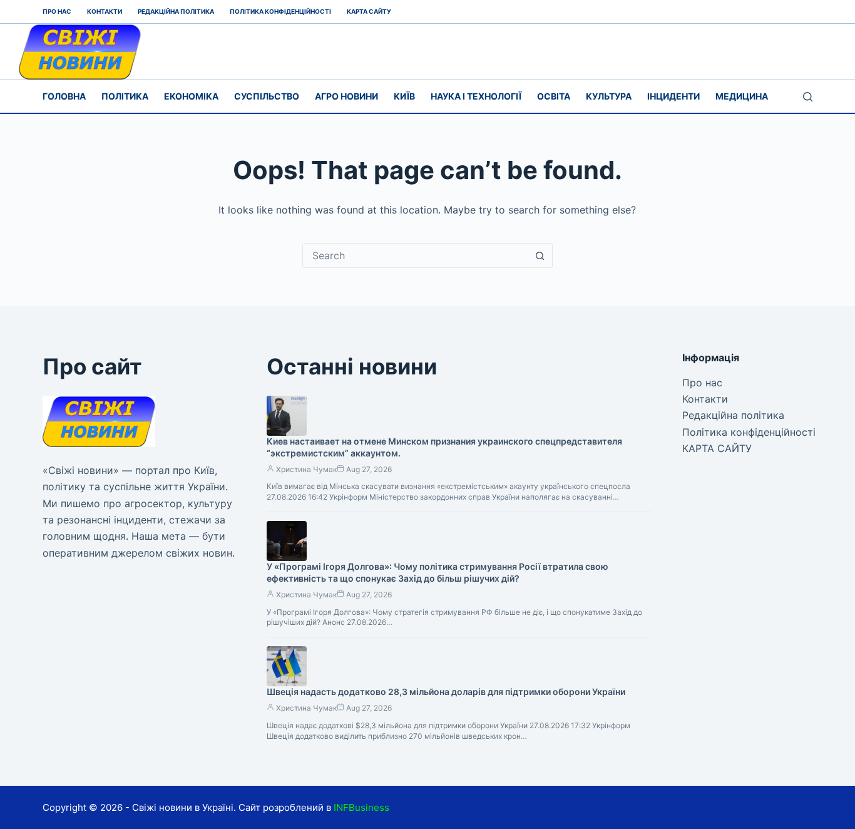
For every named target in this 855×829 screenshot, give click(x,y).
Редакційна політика (176, 11)
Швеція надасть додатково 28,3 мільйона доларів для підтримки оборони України (446, 691)
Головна (64, 96)
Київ (404, 96)
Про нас (57, 11)
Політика (124, 96)
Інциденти (673, 96)
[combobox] (415, 255)
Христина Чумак (306, 469)
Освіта (553, 96)
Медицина (741, 96)
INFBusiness (361, 807)
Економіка (191, 96)
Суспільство (266, 96)
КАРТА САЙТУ (369, 11)
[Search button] (540, 255)
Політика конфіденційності (280, 11)
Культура (609, 96)
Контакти (104, 11)
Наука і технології (476, 96)
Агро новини (346, 96)
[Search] (807, 96)
